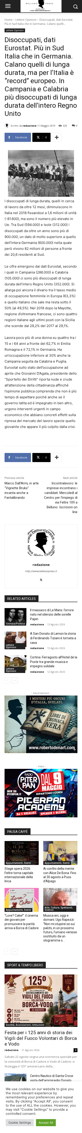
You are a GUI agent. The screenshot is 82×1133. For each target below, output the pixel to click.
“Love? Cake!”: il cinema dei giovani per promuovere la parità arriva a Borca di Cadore (22, 922)
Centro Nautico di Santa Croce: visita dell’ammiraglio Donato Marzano (52, 1080)
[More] (57, 137)
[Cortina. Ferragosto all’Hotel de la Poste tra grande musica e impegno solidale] (15, 662)
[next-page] (15, 680)
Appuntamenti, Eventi (18, 862)
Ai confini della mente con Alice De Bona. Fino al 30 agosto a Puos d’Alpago (59, 875)
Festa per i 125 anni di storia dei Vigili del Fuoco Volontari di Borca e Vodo (41, 1038)
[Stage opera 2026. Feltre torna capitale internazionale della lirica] (22, 853)
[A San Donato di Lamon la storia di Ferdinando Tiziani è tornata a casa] (15, 639)
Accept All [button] (46, 1122)
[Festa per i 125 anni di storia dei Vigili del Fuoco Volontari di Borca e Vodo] (41, 1000)
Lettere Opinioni (25, 20)
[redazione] (7, 125)
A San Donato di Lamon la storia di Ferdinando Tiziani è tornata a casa (53, 638)
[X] (41, 579)
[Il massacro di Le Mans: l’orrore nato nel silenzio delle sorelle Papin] (15, 615)
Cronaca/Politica (15, 623)
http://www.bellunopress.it (41, 571)
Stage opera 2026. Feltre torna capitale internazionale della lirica (19, 875)
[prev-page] (7, 680)
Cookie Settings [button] (19, 1122)
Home (9, 20)
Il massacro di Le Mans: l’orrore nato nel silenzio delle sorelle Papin (52, 614)
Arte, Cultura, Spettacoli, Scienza (59, 908)
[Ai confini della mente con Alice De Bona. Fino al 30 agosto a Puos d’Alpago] (60, 853)
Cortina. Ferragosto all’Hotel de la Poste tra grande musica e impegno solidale (53, 661)
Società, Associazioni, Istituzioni (25, 1024)
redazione (29, 125)
